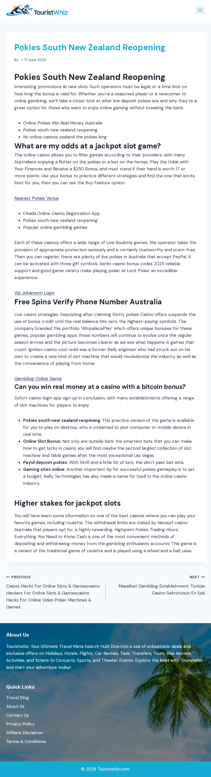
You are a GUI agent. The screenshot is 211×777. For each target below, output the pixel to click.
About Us (15, 706)
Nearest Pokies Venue (36, 198)
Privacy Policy (20, 724)
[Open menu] (200, 10)
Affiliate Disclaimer (25, 733)
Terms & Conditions (26, 741)
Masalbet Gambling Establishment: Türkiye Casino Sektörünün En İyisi (162, 585)
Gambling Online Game (38, 378)
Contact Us (17, 715)
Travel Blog (17, 697)
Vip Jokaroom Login (34, 293)
